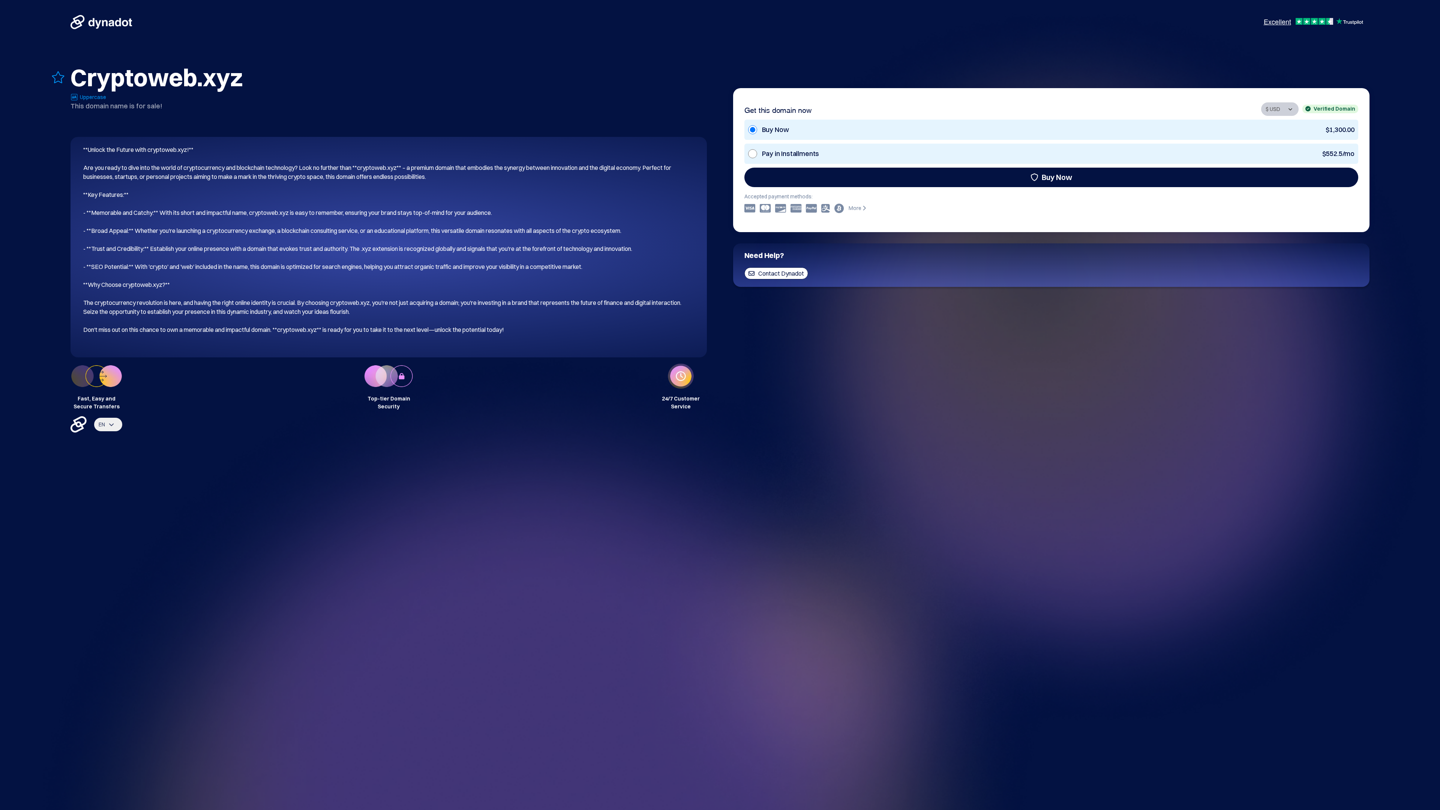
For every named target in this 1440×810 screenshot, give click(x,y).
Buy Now (1057, 177)
